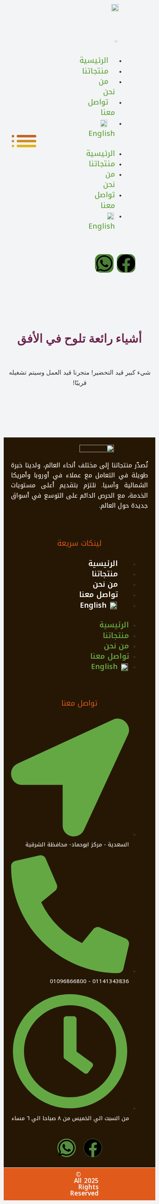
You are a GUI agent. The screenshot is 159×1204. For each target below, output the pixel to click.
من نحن (105, 584)
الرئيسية (103, 563)
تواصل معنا (98, 594)
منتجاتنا (105, 574)
